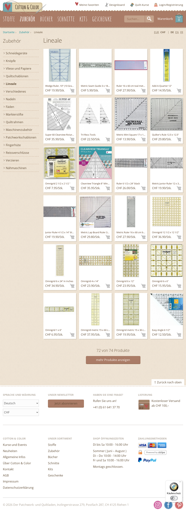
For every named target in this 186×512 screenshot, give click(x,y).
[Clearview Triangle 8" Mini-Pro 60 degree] (95, 162)
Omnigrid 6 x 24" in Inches (59, 281)
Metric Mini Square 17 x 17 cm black (135, 134)
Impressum (11, 481)
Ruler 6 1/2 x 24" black (128, 183)
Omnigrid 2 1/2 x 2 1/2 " (57, 183)
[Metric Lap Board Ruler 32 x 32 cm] (95, 211)
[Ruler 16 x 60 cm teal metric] (131, 65)
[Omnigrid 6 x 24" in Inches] (59, 260)
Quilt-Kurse (142, 5)
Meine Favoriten (89, 5)
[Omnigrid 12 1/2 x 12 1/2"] (166, 211)
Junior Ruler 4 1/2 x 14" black (60, 232)
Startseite (9, 32)
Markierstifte (14, 114)
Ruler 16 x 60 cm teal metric (131, 85)
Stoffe (52, 445)
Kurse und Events (15, 445)
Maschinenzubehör (19, 130)
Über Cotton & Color (17, 463)
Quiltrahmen (14, 122)
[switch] (174, 498)
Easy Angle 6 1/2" (161, 330)
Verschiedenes (16, 91)
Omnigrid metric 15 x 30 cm (131, 330)
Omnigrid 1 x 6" (53, 330)
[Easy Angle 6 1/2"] (166, 309)
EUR (156, 32)
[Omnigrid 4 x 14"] (95, 260)
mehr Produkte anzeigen (113, 360)
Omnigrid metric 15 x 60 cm (95, 330)
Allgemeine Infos (14, 457)
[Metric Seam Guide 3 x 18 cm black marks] (95, 65)
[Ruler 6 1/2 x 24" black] (131, 162)
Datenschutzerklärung (18, 488)
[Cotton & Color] (24, 7)
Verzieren (12, 160)
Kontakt (8, 469)
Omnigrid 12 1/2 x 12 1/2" (165, 232)
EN (177, 32)
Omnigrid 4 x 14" (90, 281)
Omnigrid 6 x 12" (125, 281)
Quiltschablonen (17, 76)
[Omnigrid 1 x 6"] (59, 309)
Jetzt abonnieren (66, 403)
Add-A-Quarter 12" (162, 85)
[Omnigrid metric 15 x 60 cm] (95, 309)
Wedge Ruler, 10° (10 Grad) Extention (65, 85)
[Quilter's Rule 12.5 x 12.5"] (166, 114)
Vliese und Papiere (18, 69)
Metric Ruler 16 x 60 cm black (131, 232)
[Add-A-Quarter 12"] (166, 65)
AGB (6, 475)
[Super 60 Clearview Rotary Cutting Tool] (59, 114)
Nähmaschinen (16, 168)
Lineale (11, 84)
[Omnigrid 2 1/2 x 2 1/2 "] (59, 162)
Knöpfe (11, 61)
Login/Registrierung (171, 5)
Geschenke (55, 475)
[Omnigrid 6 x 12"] (131, 260)
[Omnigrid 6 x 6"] (166, 260)
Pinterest (179, 505)
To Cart (72, 91)
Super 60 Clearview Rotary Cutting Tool (66, 134)
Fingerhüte (13, 145)
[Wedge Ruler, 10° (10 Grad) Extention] (59, 65)
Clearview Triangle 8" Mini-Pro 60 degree (102, 183)
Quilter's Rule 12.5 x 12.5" (165, 134)
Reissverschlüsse (17, 153)
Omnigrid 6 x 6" (160, 281)
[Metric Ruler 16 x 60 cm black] (131, 211)
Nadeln (11, 99)
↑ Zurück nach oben (168, 382)
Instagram (158, 505)
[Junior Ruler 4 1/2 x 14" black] (59, 211)
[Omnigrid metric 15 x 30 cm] (131, 309)
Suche (149, 18)
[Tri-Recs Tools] (95, 114)
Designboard (117, 5)
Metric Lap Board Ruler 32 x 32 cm (99, 232)
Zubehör (24, 32)
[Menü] (180, 482)
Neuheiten (10, 451)
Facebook (168, 505)
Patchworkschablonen (21, 137)
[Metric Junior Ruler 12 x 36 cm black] (166, 162)
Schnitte (53, 463)
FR (181, 32)
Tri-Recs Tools (88, 134)
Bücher (53, 457)
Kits (50, 469)
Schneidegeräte (16, 53)
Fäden (10, 107)
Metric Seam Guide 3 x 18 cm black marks (103, 85)
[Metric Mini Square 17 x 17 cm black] (131, 114)
